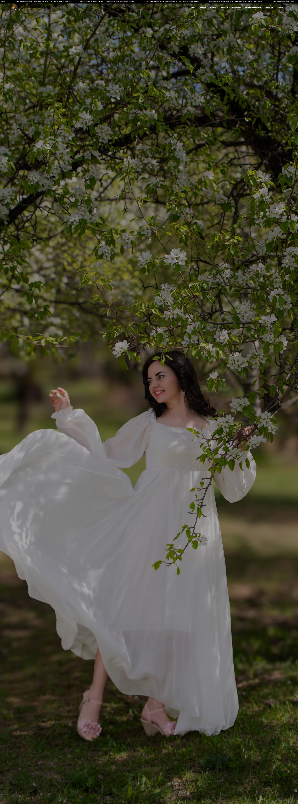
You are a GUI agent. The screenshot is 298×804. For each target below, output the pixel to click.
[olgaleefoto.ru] (16, 7)
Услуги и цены (224, 7)
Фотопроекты (203, 7)
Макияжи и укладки (236, 7)
